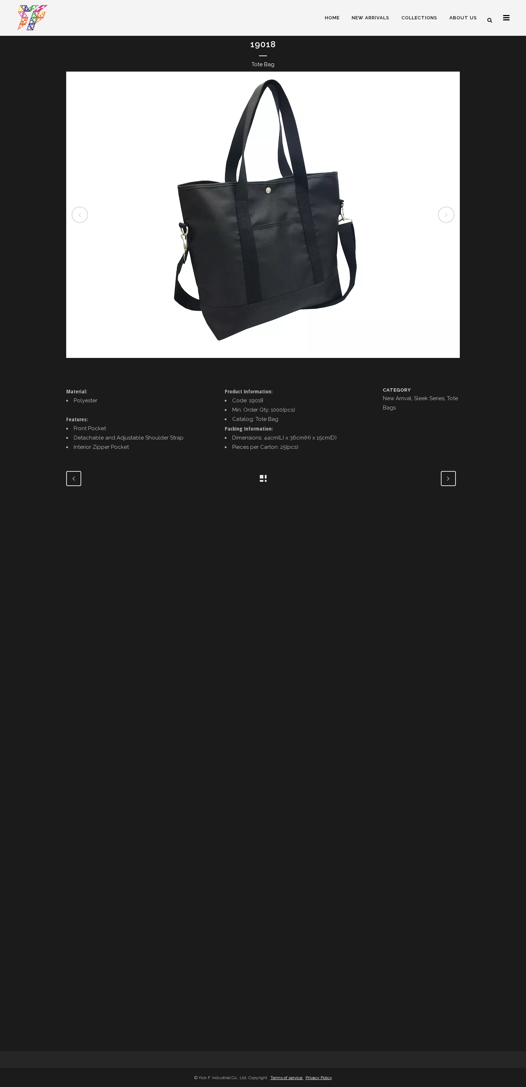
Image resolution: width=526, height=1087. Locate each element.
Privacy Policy (319, 1077)
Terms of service (287, 1077)
